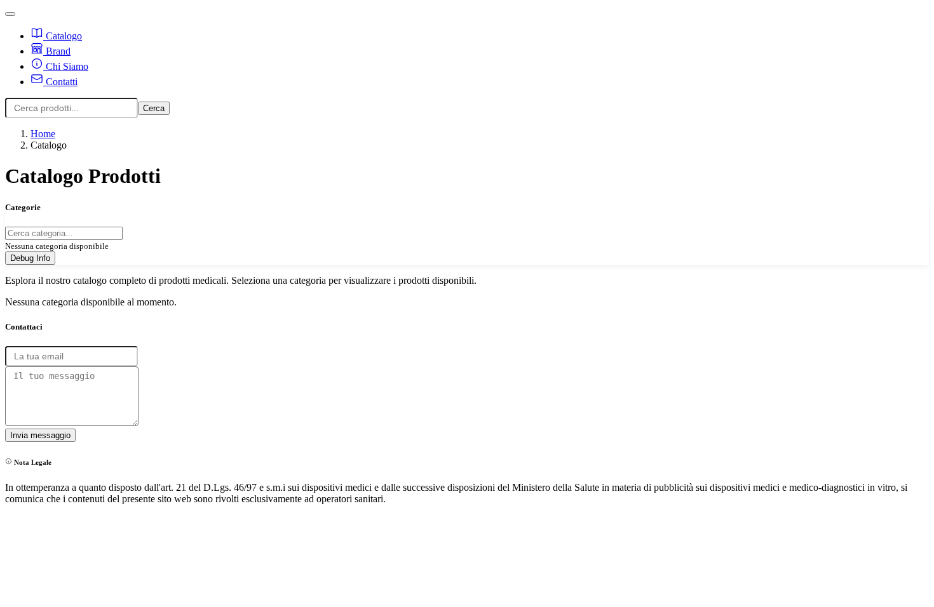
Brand (57, 51)
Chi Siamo (65, 66)
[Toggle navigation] (10, 14)
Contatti (60, 81)
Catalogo (62, 35)
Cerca (154, 108)
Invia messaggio (40, 435)
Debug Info (30, 258)
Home (42, 133)
